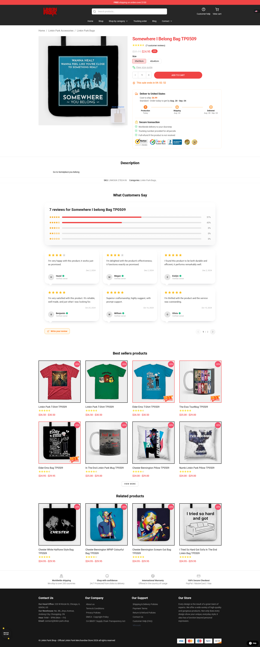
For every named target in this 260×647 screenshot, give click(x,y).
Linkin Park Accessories (60, 30)
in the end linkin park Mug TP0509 (104, 467)
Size (134, 56)
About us (90, 604)
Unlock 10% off (6, 633)
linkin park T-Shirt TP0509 (53, 406)
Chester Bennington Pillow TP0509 (150, 467)
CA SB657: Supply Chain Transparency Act (105, 621)
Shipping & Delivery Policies (145, 604)
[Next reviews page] (212, 331)
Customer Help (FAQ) (142, 621)
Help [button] (254, 643)
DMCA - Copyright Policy (97, 617)
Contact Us (138, 617)
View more (130, 484)
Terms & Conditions (95, 608)
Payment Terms (140, 608)
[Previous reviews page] (198, 331)
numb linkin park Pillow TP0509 (196, 467)
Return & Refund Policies (144, 612)
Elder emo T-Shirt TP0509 (145, 406)
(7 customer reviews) (155, 45)
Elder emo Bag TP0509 (51, 467)
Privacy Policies (93, 612)
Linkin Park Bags (86, 30)
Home (42, 30)
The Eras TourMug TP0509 (193, 406)
